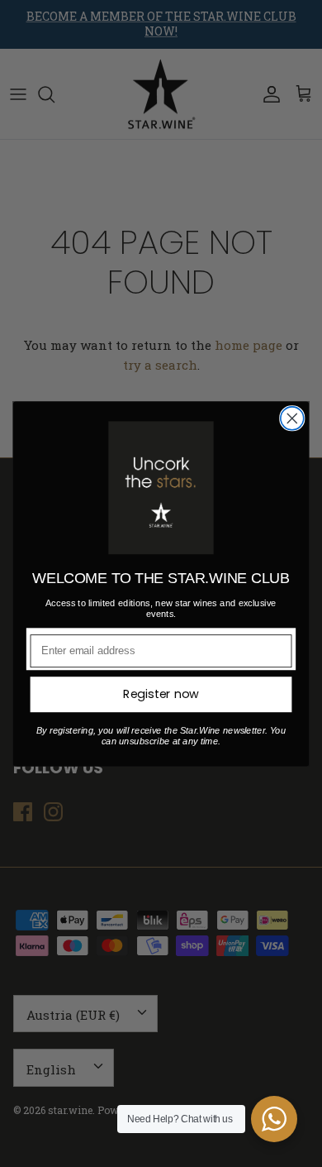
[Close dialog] (292, 417)
